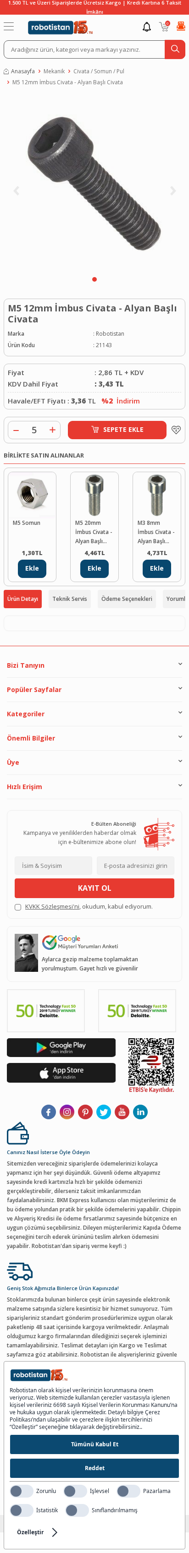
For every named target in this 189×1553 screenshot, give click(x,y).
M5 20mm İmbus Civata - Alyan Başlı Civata (93, 532)
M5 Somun (26, 523)
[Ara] (175, 49)
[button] (94, 279)
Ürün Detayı (22, 599)
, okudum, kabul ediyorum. (89, 906)
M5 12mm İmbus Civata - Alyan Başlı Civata (67, 82)
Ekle (32, 568)
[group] (94, 183)
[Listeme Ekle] (174, 430)
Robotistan (110, 334)
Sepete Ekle (123, 429)
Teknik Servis (69, 599)
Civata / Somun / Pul (98, 71)
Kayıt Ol (94, 888)
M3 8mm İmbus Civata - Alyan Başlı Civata (156, 532)
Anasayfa (23, 71)
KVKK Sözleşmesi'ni (52, 906)
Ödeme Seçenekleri (126, 599)
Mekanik (54, 71)
